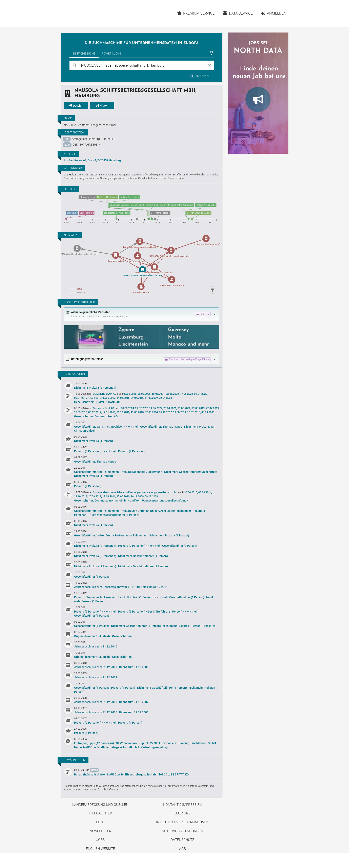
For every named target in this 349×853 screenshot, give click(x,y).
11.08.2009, (151, 397)
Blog (100, 822)
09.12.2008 (151, 496)
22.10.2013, (81, 496)
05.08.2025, (144, 393)
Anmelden (276, 13)
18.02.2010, (194, 412)
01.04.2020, (201, 393)
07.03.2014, (151, 412)
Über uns (182, 813)
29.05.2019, (198, 408)
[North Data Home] (84, 13)
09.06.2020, (184, 408)
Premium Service (198, 13)
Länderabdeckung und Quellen (100, 805)
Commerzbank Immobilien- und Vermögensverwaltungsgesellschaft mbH (135, 492)
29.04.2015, (137, 397)
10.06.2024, (158, 393)
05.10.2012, (165, 412)
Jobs (100, 840)
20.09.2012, (95, 496)
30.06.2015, (191, 492)
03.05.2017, (109, 397)
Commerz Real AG (104, 408)
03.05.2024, (128, 408)
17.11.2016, (109, 412)
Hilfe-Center (100, 813)
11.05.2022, (156, 408)
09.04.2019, (81, 397)
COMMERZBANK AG (105, 393)
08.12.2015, (123, 412)
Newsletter (100, 831)
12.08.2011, (109, 496)
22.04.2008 (165, 397)
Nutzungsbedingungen (182, 831)
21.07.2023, (142, 408)
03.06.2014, (205, 492)
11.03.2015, (137, 412)
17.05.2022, (186, 393)
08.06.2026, (130, 393)
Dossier (77, 105)
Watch (104, 105)
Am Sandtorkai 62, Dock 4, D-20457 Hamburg (92, 160)
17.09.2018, (81, 412)
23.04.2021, (170, 408)
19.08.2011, (180, 412)
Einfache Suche (84, 53)
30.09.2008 (207, 412)
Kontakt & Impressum (182, 805)
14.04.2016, (123, 397)
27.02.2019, (212, 408)
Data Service (241, 13)
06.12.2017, (95, 412)
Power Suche (111, 53)
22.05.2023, (172, 393)
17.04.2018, (95, 397)
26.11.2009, (137, 496)
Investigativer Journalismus (182, 822)
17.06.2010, (123, 496)
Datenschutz (182, 840)
